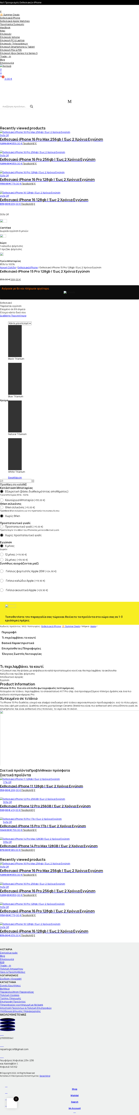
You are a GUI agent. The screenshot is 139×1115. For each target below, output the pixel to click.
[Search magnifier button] (31, 106)
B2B (2, 962)
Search (74, 1101)
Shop (74, 1089)
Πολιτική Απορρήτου (11, 968)
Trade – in (5, 56)
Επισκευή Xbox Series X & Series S (18, 53)
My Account (75, 1108)
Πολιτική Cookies (9, 995)
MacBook (5, 27)
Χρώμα (4, 400)
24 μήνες (16, 560)
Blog (2, 59)
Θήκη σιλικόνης (20, 507)
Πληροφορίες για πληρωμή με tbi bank (21, 1004)
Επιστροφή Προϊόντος (13, 1001)
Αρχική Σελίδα (8, 267)
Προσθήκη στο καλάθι (12, 484)
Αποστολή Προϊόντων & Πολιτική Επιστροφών (26, 1008)
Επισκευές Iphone (10, 37)
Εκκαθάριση (15, 477)
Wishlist (75, 1095)
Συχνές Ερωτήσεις (10, 985)
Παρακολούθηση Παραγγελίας (17, 991)
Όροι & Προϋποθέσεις (12, 972)
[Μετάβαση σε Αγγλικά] (69, 66)
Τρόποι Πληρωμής (10, 998)
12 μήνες (16, 554)
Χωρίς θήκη (12, 516)
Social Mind (44, 1075)
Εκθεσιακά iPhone (10, 17)
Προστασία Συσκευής (12, 24)
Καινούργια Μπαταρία (25, 500)
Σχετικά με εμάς (9, 952)
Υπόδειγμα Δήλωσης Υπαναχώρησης (20, 1011)
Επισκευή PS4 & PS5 (11, 50)
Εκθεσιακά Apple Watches (15, 21)
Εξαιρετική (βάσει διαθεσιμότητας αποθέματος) (36, 491)
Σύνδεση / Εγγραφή (11, 978)
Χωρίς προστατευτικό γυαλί (23, 535)
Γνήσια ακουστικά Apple (27, 590)
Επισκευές (6, 33)
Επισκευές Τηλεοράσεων (14, 43)
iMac (2, 30)
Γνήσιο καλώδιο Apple (25, 581)
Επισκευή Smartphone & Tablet (17, 46)
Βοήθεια (4, 988)
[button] (1, 149)
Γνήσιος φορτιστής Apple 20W (31, 571)
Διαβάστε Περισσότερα (13, 315)
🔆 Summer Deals (9, 14)
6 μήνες (10, 546)
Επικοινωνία (7, 62)
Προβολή (28, 143)
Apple (93, 626)
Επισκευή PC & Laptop (12, 40)
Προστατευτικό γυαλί (24, 526)
